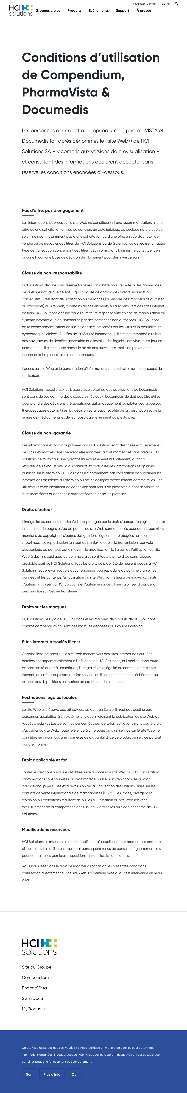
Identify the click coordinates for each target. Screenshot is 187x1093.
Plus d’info (51, 1074)
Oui (74, 1074)
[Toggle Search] (176, 3)
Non (29, 1074)
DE (163, 3)
